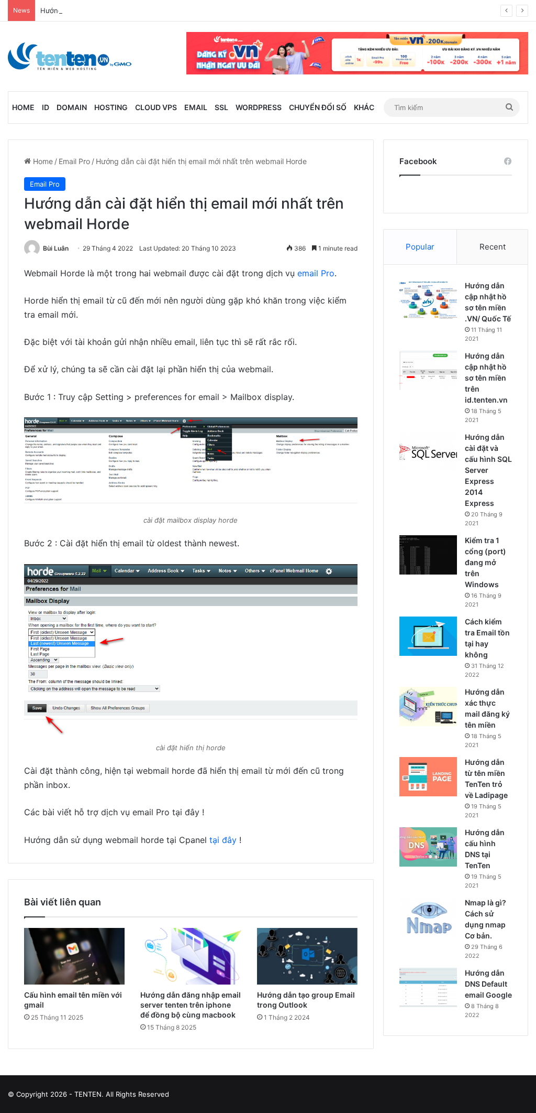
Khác (364, 107)
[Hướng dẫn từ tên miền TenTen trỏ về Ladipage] (428, 776)
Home (23, 107)
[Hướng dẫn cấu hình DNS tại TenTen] (428, 847)
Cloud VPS (156, 107)
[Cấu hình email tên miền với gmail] (74, 956)
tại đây (223, 840)
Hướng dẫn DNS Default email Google (488, 983)
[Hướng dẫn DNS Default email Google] (428, 987)
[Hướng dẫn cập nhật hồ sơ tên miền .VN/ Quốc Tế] (428, 300)
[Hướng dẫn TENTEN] (69, 56)
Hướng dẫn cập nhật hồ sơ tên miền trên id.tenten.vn (486, 377)
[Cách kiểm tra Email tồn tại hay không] (428, 636)
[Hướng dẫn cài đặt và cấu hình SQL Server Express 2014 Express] (428, 451)
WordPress (259, 107)
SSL (221, 107)
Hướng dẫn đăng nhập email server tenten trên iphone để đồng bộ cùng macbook (190, 1004)
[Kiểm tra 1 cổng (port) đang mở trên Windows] (428, 555)
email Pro (315, 273)
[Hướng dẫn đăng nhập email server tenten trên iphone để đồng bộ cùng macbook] (190, 956)
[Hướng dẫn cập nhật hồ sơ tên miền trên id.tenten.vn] (428, 370)
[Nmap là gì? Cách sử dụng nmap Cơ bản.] (428, 917)
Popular (420, 247)
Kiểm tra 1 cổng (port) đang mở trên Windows (485, 562)
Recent (492, 247)
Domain (72, 107)
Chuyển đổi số (318, 107)
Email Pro (74, 161)
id (45, 107)
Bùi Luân (56, 248)
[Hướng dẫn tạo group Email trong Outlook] (307, 956)
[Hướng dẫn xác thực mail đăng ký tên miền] (428, 706)
